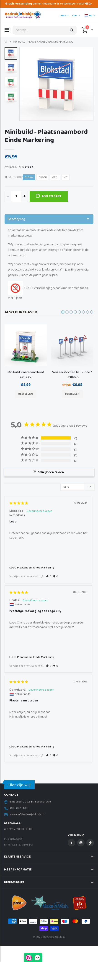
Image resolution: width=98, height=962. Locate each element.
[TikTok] (90, 842)
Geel (55, 177)
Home (6, 42)
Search (72, 30)
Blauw (29, 177)
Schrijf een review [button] (51, 472)
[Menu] (7, 29)
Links (63, 15)
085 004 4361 (19, 808)
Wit (65, 177)
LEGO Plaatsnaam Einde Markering (31, 567)
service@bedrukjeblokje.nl (27, 814)
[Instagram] (81, 842)
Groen (43, 177)
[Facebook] (71, 842)
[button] (91, 30)
